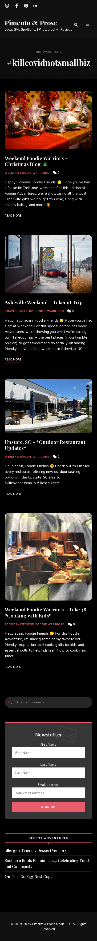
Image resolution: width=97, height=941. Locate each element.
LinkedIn (35, 6)
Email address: (48, 785)
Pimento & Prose (31, 23)
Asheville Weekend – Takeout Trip (44, 302)
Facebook (16, 6)
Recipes (11, 624)
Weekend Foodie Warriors (27, 173)
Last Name (48, 764)
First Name (48, 744)
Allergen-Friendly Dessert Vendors (36, 850)
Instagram (7, 6)
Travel (11, 311)
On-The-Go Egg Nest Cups (28, 876)
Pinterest (26, 6)
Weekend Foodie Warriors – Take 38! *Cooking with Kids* (46, 612)
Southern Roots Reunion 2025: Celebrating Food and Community (47, 863)
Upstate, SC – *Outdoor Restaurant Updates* (45, 445)
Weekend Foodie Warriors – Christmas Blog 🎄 (36, 161)
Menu (87, 25)
